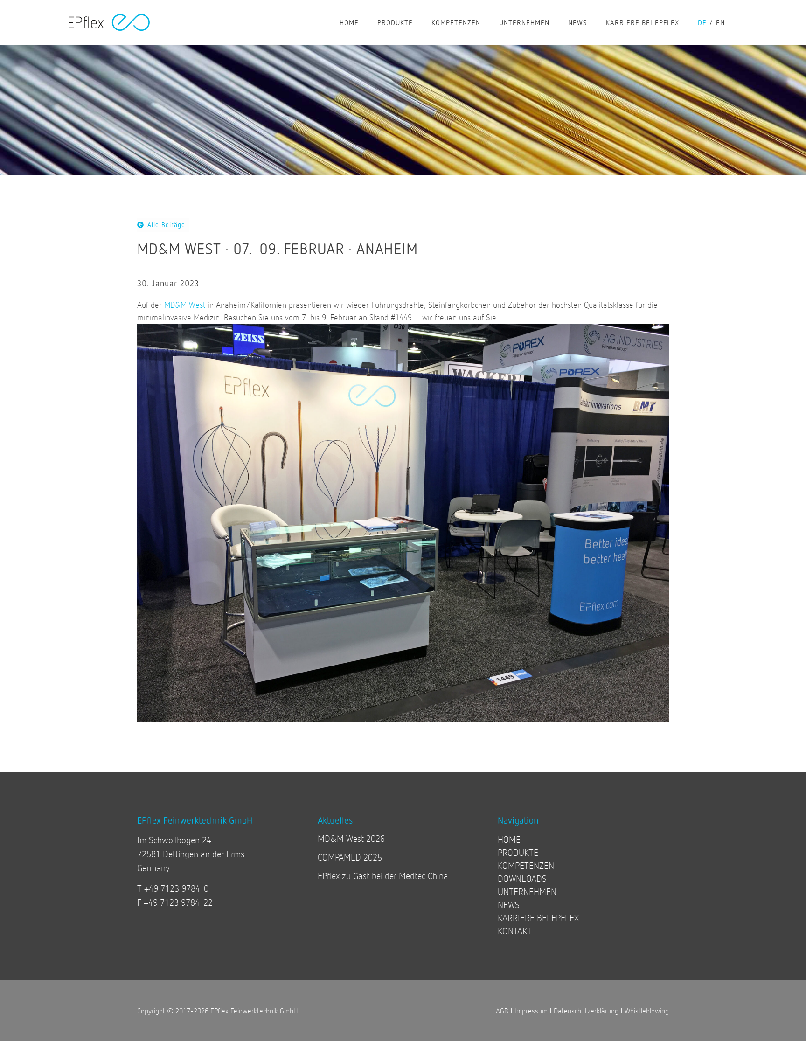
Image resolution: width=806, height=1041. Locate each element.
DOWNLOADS (522, 878)
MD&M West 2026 (351, 838)
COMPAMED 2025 (350, 857)
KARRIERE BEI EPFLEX (642, 22)
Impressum (531, 1010)
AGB (502, 1010)
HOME (349, 22)
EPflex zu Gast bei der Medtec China (383, 875)
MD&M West (184, 304)
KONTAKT (515, 931)
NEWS (577, 22)
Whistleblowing (647, 1010)
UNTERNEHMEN (524, 22)
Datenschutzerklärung (586, 1010)
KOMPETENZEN (455, 22)
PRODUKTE (395, 22)
